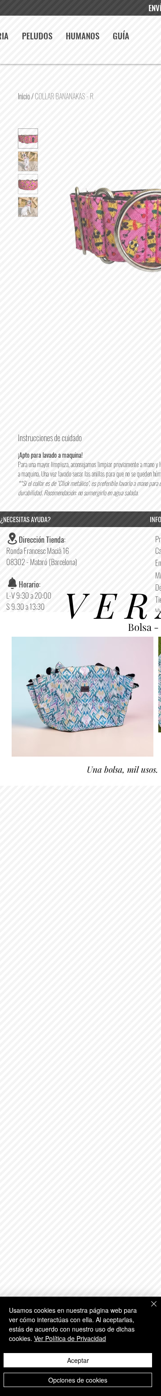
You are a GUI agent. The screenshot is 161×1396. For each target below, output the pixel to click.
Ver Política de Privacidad (70, 1338)
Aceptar (78, 1360)
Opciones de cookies (77, 1379)
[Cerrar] (148, 1309)
